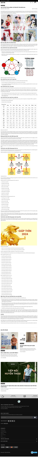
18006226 (6, 423)
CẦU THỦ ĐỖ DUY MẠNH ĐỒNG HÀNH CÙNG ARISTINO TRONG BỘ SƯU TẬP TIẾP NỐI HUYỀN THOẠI (18, 386)
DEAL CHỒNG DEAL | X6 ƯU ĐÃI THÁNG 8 (9, 352)
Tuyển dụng (2, 433)
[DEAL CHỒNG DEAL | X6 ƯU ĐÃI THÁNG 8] (9, 340)
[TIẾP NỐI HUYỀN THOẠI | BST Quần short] (28, 337)
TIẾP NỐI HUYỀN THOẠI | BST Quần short (27, 346)
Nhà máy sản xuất (3, 437)
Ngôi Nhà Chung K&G (3, 432)
